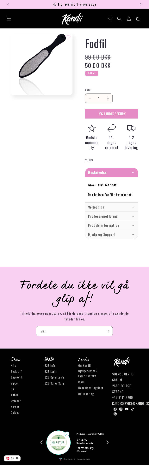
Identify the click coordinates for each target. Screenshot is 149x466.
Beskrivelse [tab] (97, 172)
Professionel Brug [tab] (102, 216)
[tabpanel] (111, 189)
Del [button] (91, 160)
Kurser (15, 406)
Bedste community (91, 142)
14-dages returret (111, 142)
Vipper (15, 383)
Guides (15, 412)
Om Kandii (84, 365)
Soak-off (16, 371)
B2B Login (51, 371)
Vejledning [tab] (96, 207)
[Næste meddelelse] (141, 4)
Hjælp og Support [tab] (102, 234)
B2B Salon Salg (54, 383)
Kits (13, 365)
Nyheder (16, 401)
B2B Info (50, 365)
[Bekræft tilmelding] (108, 331)
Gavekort (16, 377)
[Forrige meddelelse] (8, 4)
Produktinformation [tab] (103, 225)
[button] (9, 18)
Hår (13, 389)
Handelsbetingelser (90, 387)
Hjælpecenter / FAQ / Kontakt (87, 373)
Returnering (86, 393)
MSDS (81, 382)
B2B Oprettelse (54, 377)
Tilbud (15, 395)
